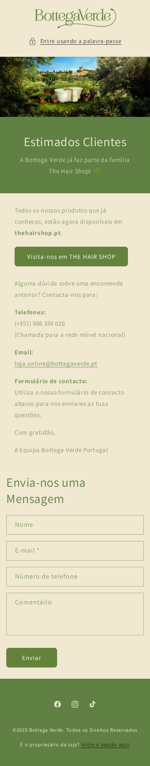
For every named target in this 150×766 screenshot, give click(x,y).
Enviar (31, 658)
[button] (75, 41)
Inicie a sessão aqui (105, 744)
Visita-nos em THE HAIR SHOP (71, 256)
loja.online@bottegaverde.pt (56, 363)
